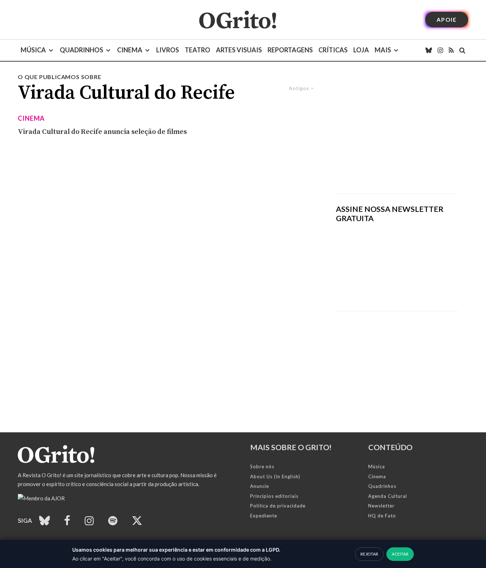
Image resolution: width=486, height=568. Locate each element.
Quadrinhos (81, 50)
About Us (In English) (275, 476)
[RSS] (451, 50)
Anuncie (259, 486)
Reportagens (290, 50)
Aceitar (400, 554)
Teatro (197, 50)
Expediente (263, 516)
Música (33, 50)
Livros (167, 50)
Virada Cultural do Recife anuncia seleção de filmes (102, 131)
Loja (361, 50)
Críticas (333, 50)
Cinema (129, 50)
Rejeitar (369, 554)
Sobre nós (262, 466)
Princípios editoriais (274, 496)
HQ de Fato (382, 516)
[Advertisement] (397, 133)
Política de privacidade (278, 506)
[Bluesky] (429, 50)
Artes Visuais (239, 50)
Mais (383, 50)
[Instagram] (440, 50)
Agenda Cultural (387, 496)
